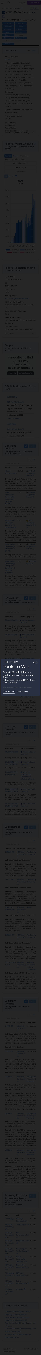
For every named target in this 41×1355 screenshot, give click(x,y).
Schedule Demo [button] (22, 692)
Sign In (35, 662)
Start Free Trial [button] (9, 692)
